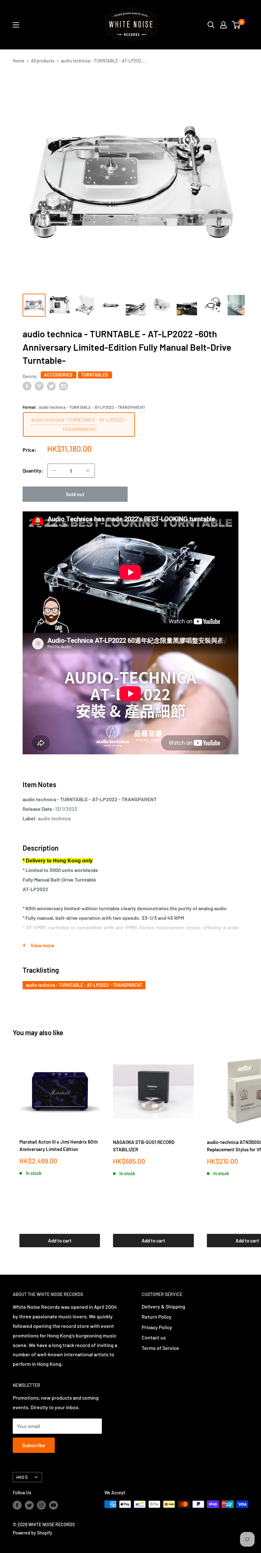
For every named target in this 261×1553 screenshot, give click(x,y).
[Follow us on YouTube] (53, 1504)
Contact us (154, 1337)
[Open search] (211, 24)
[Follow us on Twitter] (29, 1504)
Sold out (75, 494)
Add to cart (60, 1240)
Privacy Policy (157, 1327)
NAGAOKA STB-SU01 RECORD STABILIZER (143, 1145)
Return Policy (157, 1317)
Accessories (58, 374)
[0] (236, 25)
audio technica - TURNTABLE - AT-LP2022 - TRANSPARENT (84, 985)
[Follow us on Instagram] (41, 1504)
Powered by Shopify (32, 1532)
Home (19, 60)
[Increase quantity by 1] (88, 470)
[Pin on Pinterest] (39, 386)
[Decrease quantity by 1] (54, 470)
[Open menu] (16, 24)
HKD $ (22, 1477)
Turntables (95, 374)
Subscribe (33, 1445)
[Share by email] (63, 386)
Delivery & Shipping (163, 1306)
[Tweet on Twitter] (51, 386)
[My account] (223, 24)
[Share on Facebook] (27, 386)
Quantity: (33, 470)
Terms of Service (160, 1348)
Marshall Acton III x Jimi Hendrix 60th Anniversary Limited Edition (58, 1145)
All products (42, 60)
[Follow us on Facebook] (17, 1504)
